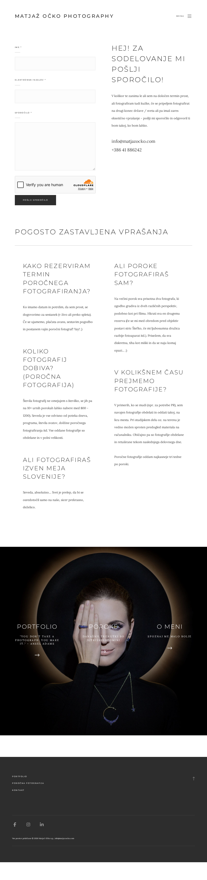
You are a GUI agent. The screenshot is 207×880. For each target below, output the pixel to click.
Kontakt (18, 790)
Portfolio (19, 776)
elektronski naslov (30, 80)
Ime (18, 47)
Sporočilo (23, 113)
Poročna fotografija (28, 783)
